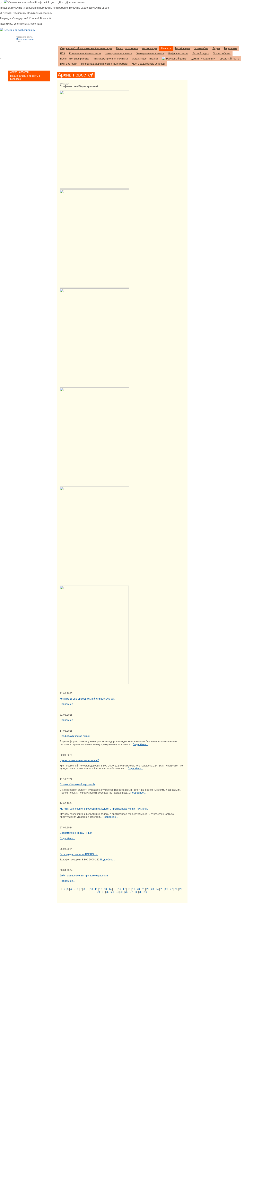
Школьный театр (229, 58)
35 (122, 892)
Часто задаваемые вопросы (148, 63)
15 (114, 889)
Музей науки (182, 48)
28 (176, 889)
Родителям (230, 48)
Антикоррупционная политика (110, 58)
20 (138, 889)
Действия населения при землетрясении (84, 875)
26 (166, 889)
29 (180, 889)
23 (152, 889)
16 (119, 889)
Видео (216, 48)
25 (161, 889)
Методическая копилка (118, 53)
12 (100, 889)
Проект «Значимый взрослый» (77, 784)
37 (131, 892)
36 (126, 892)
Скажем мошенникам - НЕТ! (76, 833)
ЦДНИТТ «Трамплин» (203, 58)
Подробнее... (67, 704)
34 (117, 892)
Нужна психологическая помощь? (79, 760)
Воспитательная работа (74, 58)
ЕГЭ (62, 53)
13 (105, 889)
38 (136, 892)
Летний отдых (200, 53)
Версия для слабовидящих (19, 30)
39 (140, 892)
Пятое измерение (25, 39)
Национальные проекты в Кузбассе (25, 77)
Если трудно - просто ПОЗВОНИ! (79, 854)
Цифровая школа (178, 53)
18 (129, 889)
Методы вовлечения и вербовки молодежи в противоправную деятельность (104, 808)
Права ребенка (221, 53)
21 (143, 889)
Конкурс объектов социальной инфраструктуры (87, 698)
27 (171, 889)
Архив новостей (19, 72)
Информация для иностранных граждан (104, 63)
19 (133, 889)
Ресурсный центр (176, 58)
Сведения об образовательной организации (86, 48)
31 (103, 892)
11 (96, 889)
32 (107, 892)
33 (112, 892)
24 (157, 889)
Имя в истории (68, 63)
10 (91, 889)
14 (110, 889)
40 (145, 892)
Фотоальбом (201, 48)
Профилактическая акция (75, 736)
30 (98, 892)
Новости (166, 48)
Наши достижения (127, 48)
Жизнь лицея (149, 48)
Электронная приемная (150, 53)
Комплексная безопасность (85, 53)
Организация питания (145, 58)
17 (124, 889)
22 (147, 889)
